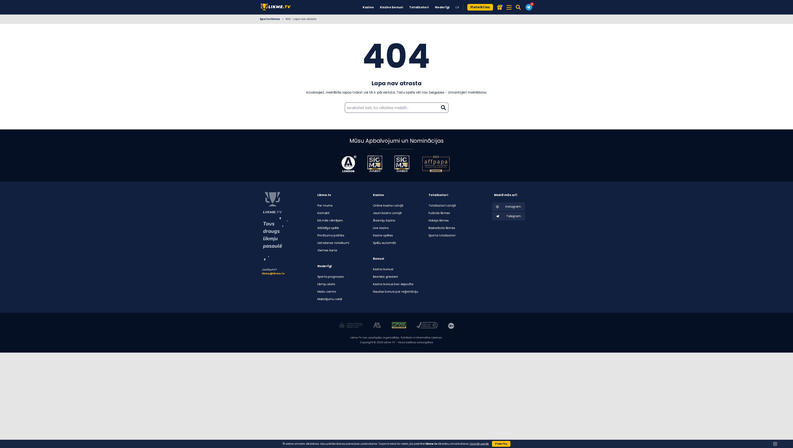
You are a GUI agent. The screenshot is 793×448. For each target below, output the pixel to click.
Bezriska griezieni (385, 277)
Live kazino (381, 228)
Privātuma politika (330, 235)
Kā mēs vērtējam (330, 220)
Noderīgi (442, 7)
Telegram (513, 216)
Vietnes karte (327, 250)
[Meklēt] (518, 7)
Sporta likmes (270, 19)
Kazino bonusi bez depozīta (393, 284)
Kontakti (323, 213)
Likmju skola (326, 284)
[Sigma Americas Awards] (401, 164)
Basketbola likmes (442, 228)
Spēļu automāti (384, 243)
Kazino (368, 7)
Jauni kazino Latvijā (387, 213)
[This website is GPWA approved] (399, 326)
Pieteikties (480, 7)
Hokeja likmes (439, 220)
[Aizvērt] (775, 444)
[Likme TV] (277, 7)
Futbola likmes (439, 213)
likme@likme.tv (273, 273)
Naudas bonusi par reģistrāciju (395, 292)
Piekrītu (501, 444)
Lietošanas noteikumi (333, 243)
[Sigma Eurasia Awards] (374, 164)
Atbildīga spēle (328, 228)
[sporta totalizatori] (275, 239)
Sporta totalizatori (442, 235)
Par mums (325, 205)
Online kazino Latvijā (388, 205)
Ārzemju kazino (384, 220)
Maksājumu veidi (329, 299)
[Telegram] (529, 7)
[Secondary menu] (509, 6)
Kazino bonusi (391, 7)
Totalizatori (419, 7)
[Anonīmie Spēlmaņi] (377, 326)
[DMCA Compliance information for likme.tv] (427, 326)
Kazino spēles (383, 235)
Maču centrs (326, 292)
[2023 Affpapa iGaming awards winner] (436, 164)
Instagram (513, 207)
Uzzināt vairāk (479, 444)
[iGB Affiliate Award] (348, 164)
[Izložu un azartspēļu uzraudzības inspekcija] (350, 326)
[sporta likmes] (272, 202)
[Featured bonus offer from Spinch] (499, 7)
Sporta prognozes (330, 277)
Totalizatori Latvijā (442, 205)
